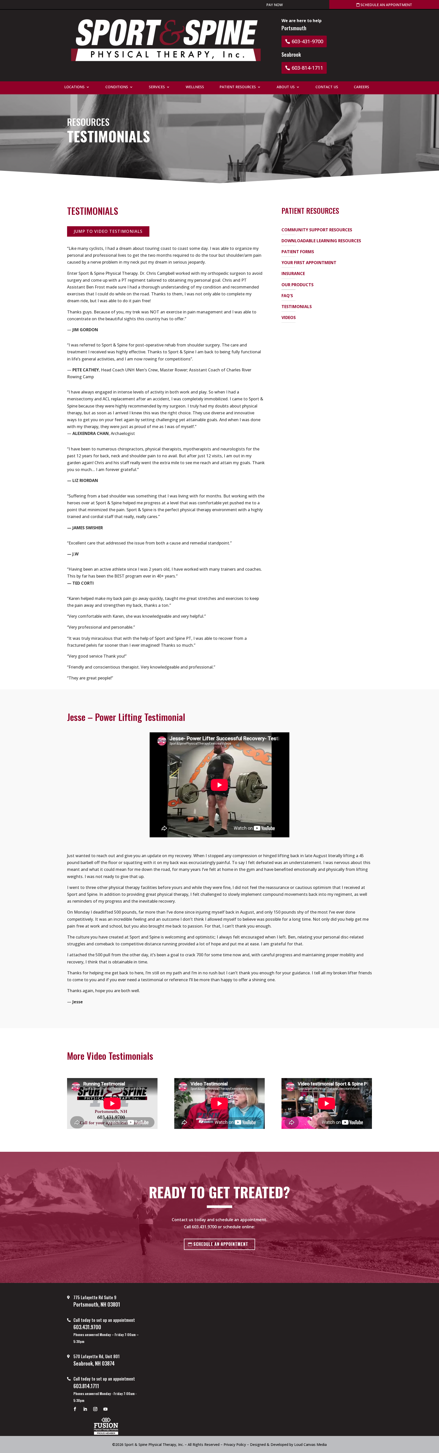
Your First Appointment (308, 262)
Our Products (297, 284)
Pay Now (274, 4)
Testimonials (296, 306)
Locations (74, 87)
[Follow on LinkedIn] (85, 1409)
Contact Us (327, 87)
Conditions (116, 87)
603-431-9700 (307, 41)
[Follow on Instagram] (95, 1409)
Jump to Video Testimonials (108, 231)
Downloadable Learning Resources (321, 241)
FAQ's (287, 295)
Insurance (293, 273)
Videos (288, 317)
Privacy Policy (235, 1444)
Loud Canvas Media (310, 1444)
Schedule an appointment (385, 4)
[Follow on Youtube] (105, 1409)
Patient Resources (238, 87)
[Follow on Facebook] (75, 1409)
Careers (361, 87)
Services (157, 87)
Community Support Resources (316, 230)
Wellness (195, 87)
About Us (286, 87)
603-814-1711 (307, 67)
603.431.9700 (204, 1227)
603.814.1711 (86, 1386)
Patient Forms (297, 251)
